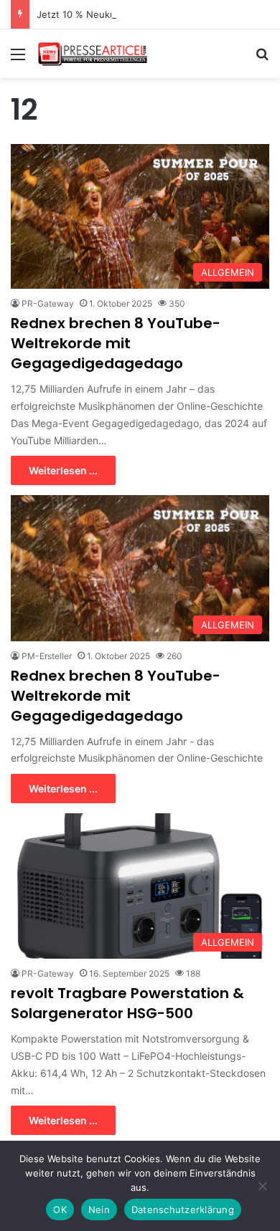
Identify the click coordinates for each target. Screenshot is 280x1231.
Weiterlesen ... (63, 470)
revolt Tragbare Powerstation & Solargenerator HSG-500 (127, 1003)
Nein (99, 1209)
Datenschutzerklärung (182, 1209)
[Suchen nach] (262, 59)
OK (60, 1209)
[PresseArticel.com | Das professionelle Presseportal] (93, 53)
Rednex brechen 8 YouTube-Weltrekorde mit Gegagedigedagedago (115, 343)
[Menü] (18, 59)
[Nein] (262, 1186)
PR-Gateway (48, 303)
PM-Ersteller (47, 656)
